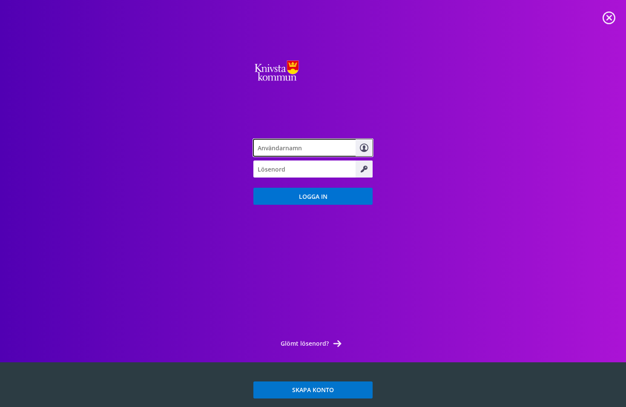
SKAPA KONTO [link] (313, 390)
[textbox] (313, 147)
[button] (313, 196)
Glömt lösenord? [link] (305, 343)
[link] (608, 17)
